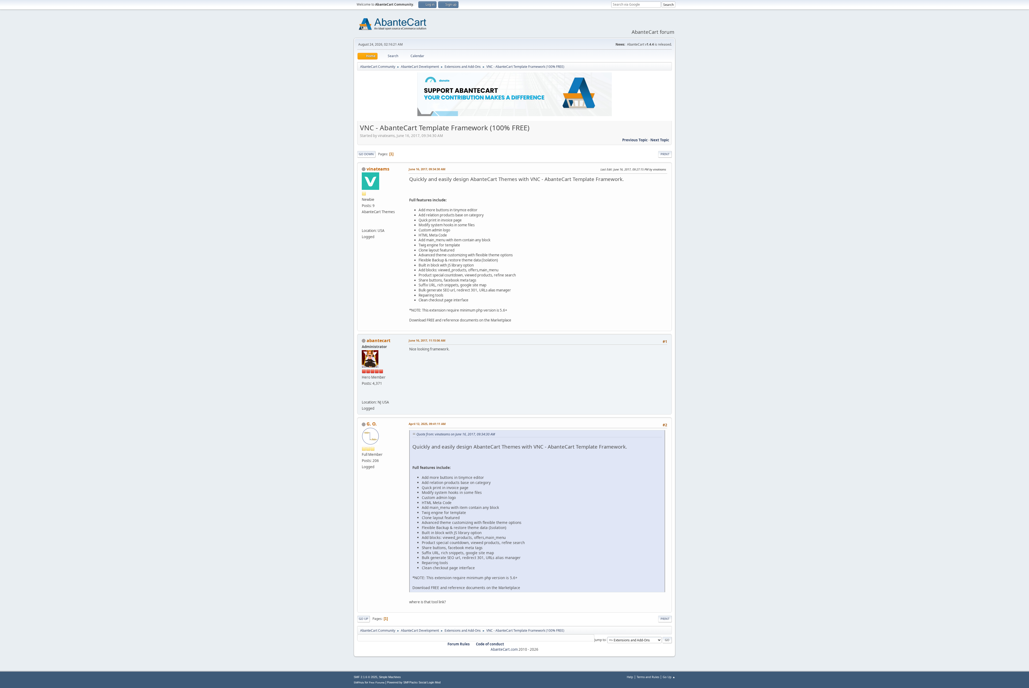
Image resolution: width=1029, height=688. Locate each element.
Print (665, 154)
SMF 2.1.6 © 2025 (365, 677)
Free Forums (377, 682)
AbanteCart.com (504, 649)
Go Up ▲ (669, 677)
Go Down (366, 154)
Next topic (659, 140)
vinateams (378, 169)
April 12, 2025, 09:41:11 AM (427, 424)
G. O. (372, 424)
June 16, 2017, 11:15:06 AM (427, 340)
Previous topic (635, 140)
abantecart (378, 340)
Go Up (363, 619)
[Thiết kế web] (364, 224)
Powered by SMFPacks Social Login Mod (414, 682)
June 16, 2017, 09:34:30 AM (427, 169)
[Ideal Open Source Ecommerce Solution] (364, 395)
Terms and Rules (648, 677)
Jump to (600, 639)
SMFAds (359, 682)
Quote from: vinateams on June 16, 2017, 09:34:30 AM (455, 434)
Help (630, 677)
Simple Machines (390, 677)
